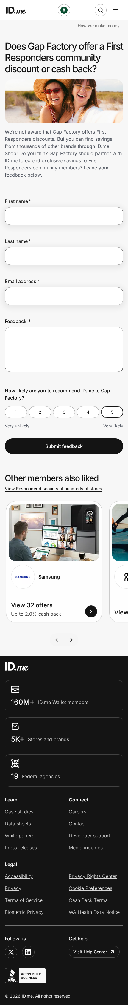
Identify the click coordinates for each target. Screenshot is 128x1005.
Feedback (18, 321)
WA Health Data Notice (94, 912)
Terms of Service (24, 900)
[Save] (90, 513)
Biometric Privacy (24, 912)
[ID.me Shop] (19, 10)
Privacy (13, 888)
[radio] (16, 412)
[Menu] (115, 10)
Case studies (19, 812)
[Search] (101, 10)
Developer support (89, 836)
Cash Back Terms (88, 900)
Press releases (21, 847)
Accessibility (19, 876)
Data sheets (18, 824)
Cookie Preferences (90, 888)
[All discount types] (64, 10)
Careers (77, 812)
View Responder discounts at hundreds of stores (53, 488)
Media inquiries (86, 847)
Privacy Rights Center (93, 876)
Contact (77, 824)
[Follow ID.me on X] (11, 952)
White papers (19, 836)
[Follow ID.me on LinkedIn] (28, 952)
